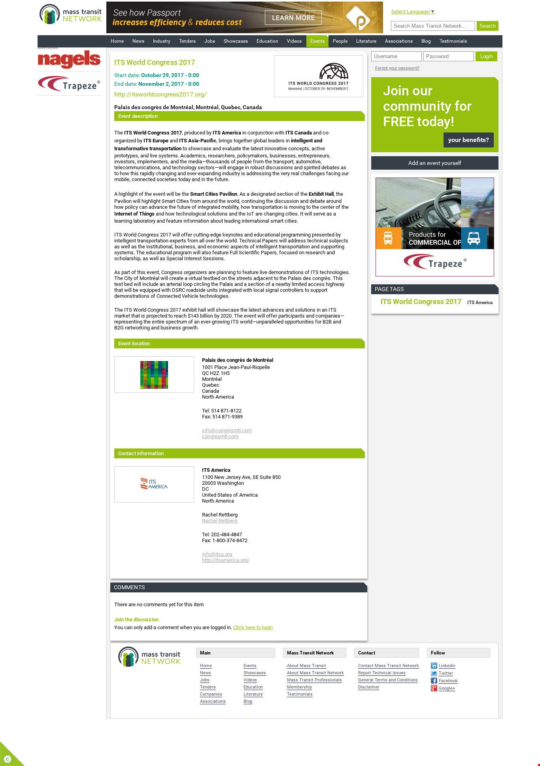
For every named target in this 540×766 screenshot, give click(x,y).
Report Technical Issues (382, 672)
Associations (399, 41)
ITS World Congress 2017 (421, 301)
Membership (299, 687)
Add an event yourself (434, 163)
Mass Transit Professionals (314, 680)
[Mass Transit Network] (71, 14)
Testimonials (453, 41)
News (138, 41)
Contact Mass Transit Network (388, 665)
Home (117, 41)
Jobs (209, 41)
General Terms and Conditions (388, 680)
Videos (294, 41)
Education (267, 41)
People (340, 41)
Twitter (446, 673)
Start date (126, 75)
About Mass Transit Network (315, 672)
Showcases (236, 41)
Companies (211, 694)
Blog (426, 41)
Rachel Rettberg (220, 521)
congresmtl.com (220, 436)
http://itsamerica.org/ (225, 560)
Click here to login (253, 627)
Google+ (447, 688)
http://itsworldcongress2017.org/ (160, 94)
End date (125, 84)
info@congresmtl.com (227, 430)
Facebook (448, 680)
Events (317, 41)
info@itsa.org (217, 554)
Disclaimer (369, 687)
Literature (366, 41)
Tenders (187, 41)
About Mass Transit (306, 665)
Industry (161, 41)
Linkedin (447, 665)
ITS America (480, 302)
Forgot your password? (397, 68)
